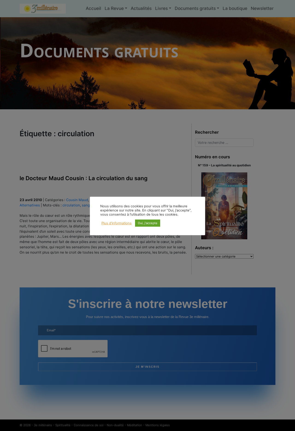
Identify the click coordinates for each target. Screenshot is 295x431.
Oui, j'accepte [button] (147, 223)
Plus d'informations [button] (116, 223)
